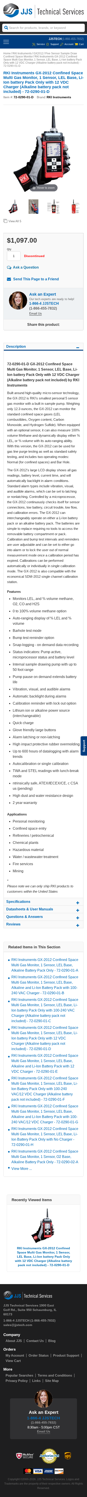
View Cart (13, 1361)
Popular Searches (19, 1375)
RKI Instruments (22, 53)
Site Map (52, 1381)
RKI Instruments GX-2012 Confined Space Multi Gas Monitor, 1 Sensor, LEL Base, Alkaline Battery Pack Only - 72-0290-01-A (44, 965)
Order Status (39, 1355)
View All (14, 221)
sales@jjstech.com (17, 1325)
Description (16, 346)
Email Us (35, 313)
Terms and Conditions (55, 1375)
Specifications (18, 902)
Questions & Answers (24, 917)
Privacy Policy (17, 1381)
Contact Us (35, 1341)
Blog (52, 1341)
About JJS (14, 1341)
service (41, 44)
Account (68, 44)
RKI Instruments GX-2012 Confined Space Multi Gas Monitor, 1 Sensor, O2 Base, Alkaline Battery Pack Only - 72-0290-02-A (44, 1156)
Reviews (13, 924)
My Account (15, 1355)
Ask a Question (26, 267)
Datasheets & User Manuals (29, 909)
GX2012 (38, 53)
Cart (81, 44)
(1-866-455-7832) (73, 39)
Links (36, 1381)
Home (7, 53)
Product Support (66, 1355)
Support (54, 44)
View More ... (21, 1169)
